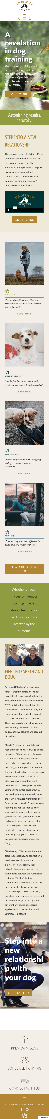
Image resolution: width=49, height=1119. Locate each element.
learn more (18, 93)
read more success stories (24, 568)
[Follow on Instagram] (27, 1109)
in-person (19, 596)
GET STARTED (24, 219)
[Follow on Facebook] (21, 1109)
